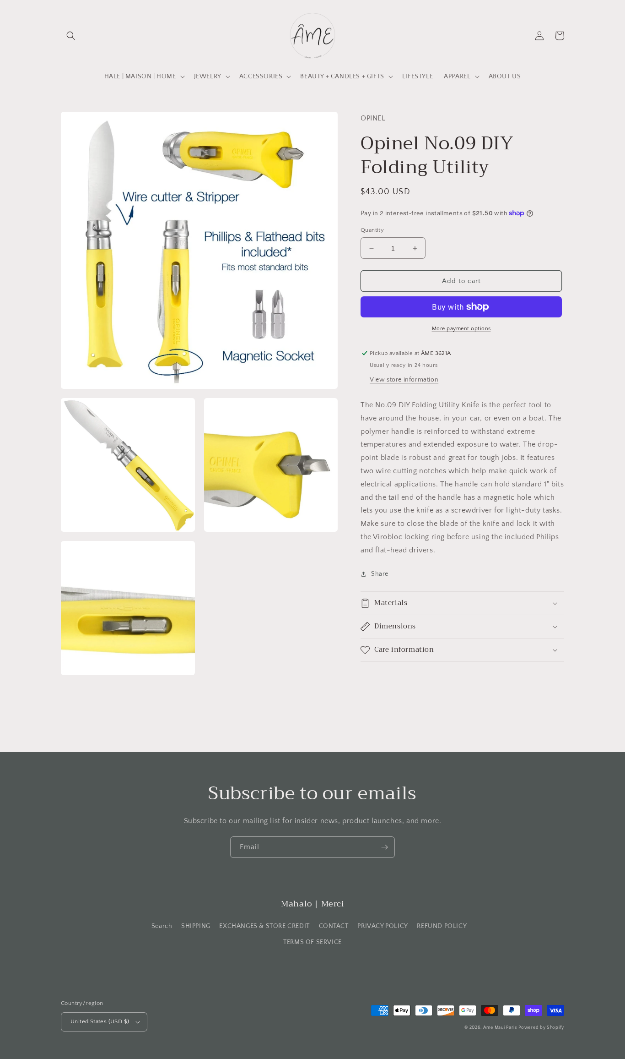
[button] (71, 36)
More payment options (461, 329)
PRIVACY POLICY (382, 926)
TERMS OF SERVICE (312, 942)
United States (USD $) (99, 1021)
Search (161, 926)
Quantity (372, 230)
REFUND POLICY (442, 926)
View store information (404, 379)
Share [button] (379, 574)
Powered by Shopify (541, 1027)
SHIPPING (195, 926)
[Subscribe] (384, 847)
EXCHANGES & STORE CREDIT (264, 926)
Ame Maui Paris (500, 1027)
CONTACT (334, 926)
